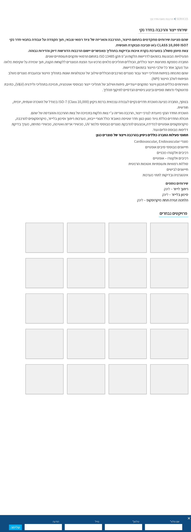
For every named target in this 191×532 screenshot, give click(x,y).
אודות (51, 10)
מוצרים (106, 10)
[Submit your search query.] (106, 432)
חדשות (38, 10)
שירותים (92, 10)
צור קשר (24, 10)
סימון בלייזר (180, 194)
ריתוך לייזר (180, 188)
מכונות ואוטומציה (71, 10)
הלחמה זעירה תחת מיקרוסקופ (167, 200)
